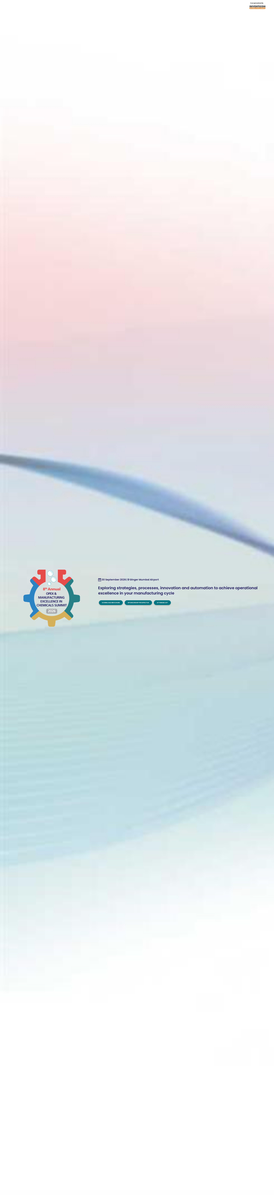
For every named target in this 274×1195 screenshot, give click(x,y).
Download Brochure (111, 603)
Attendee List (162, 603)
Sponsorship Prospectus (138, 603)
